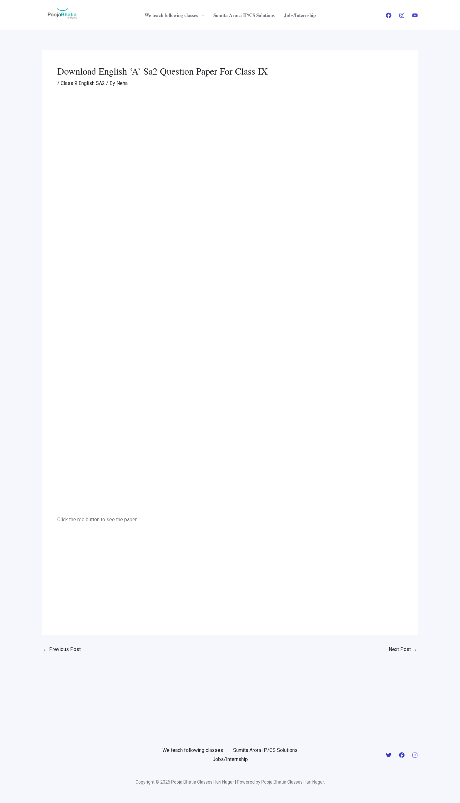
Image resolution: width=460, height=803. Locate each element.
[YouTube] (415, 15)
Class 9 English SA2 (83, 83)
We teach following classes (171, 15)
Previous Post (62, 649)
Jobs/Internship (300, 15)
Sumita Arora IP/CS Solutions (244, 15)
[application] (201, 15)
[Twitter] (388, 755)
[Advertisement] (230, 141)
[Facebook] (388, 15)
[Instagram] (402, 15)
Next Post (403, 649)
